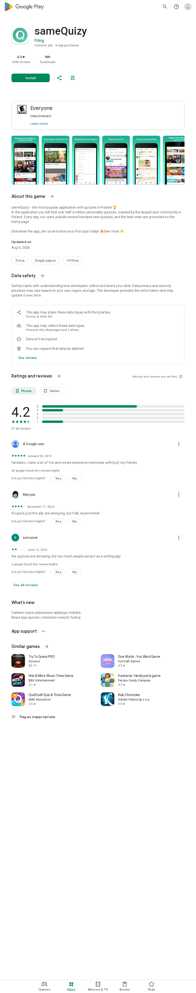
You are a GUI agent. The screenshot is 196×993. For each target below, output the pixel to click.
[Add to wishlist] (72, 78)
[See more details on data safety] (27, 357)
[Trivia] (19, 260)
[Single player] (45, 260)
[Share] (59, 78)
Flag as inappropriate (33, 717)
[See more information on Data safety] (42, 275)
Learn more (39, 123)
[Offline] (73, 260)
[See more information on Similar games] (46, 646)
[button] (25, 160)
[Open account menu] (188, 6)
